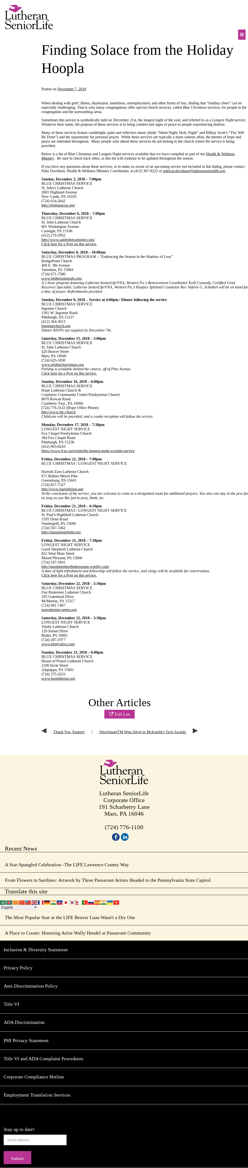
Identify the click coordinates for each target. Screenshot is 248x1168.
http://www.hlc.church (58, 412)
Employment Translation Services (37, 1095)
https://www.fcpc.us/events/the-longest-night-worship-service (88, 451)
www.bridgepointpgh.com (61, 278)
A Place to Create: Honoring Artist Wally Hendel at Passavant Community (78, 933)
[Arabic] (3, 902)
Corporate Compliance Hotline (34, 1076)
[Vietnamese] (116, 902)
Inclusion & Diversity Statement (36, 949)
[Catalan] (16, 902)
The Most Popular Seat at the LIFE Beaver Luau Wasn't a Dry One (70, 917)
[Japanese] (66, 902)
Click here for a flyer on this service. (69, 244)
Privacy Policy (18, 967)
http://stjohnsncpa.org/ (58, 205)
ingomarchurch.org (55, 326)
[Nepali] (79, 902)
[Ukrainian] (110, 902)
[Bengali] (9, 902)
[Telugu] (104, 902)
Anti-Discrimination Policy (31, 986)
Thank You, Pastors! (69, 732)
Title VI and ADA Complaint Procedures (43, 1058)
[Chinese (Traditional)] (28, 902)
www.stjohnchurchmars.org (62, 365)
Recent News (21, 848)
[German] (47, 902)
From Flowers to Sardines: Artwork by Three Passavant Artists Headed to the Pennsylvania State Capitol (108, 880)
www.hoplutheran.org (58, 678)
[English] (34, 902)
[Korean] (72, 902)
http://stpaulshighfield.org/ (61, 532)
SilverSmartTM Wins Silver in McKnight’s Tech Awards (143, 732)
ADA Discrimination (24, 1022)
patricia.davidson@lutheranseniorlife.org (194, 171)
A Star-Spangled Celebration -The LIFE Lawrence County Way (67, 864)
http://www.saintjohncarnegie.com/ (68, 240)
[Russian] (91, 902)
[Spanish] (97, 902)
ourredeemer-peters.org (59, 610)
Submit (17, 1158)
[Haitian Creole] (60, 902)
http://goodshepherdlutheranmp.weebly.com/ (75, 567)
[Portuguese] (85, 902)
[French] (41, 902)
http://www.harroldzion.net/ (62, 489)
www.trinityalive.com (58, 644)
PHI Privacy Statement (26, 1040)
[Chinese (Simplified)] (22, 902)
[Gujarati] (53, 902)
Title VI (11, 1004)
